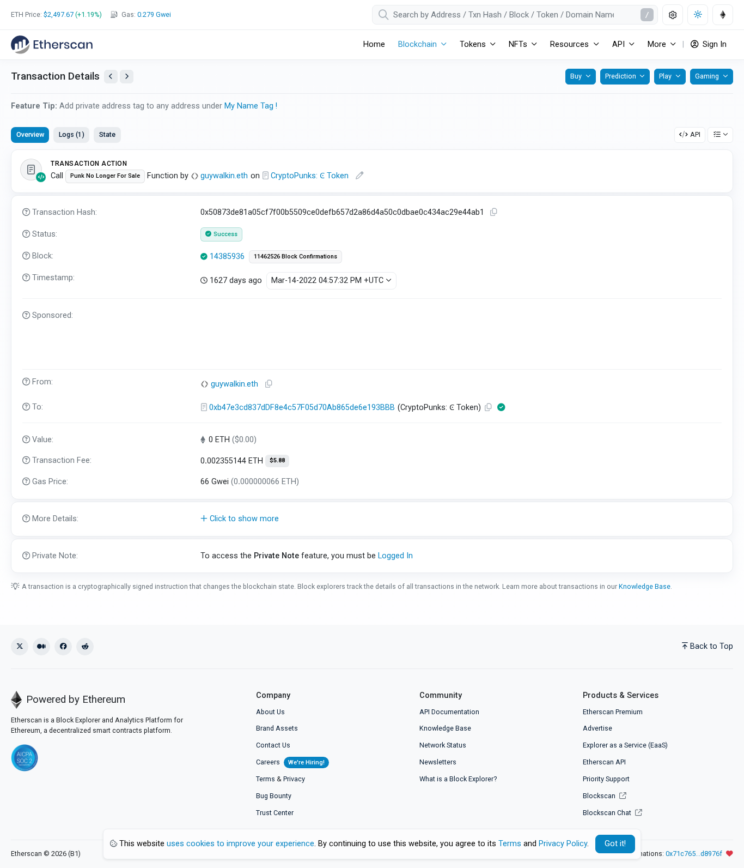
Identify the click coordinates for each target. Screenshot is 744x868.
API (695, 134)
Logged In (395, 555)
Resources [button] (569, 44)
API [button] (618, 44)
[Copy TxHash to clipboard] (493, 212)
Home (374, 44)
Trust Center (275, 813)
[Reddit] (85, 646)
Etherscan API (604, 762)
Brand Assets (277, 728)
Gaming (707, 76)
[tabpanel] (372, 361)
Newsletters (437, 762)
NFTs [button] (518, 44)
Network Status (442, 745)
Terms (265, 779)
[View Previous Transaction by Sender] (111, 76)
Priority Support (606, 779)
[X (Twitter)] (19, 646)
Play (665, 76)
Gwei (154, 14)
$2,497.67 (59, 14)
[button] (372, 519)
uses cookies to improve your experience (240, 843)
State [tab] (107, 134)
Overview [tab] (30, 134)
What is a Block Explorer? (458, 779)
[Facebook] (63, 646)
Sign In (713, 44)
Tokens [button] (473, 44)
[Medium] (41, 646)
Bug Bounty (273, 796)
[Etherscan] (52, 45)
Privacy (294, 779)
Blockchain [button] (417, 44)
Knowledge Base (644, 586)
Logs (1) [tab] (71, 134)
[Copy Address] (268, 384)
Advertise (597, 728)
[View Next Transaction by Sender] (126, 76)
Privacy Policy (563, 843)
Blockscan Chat (608, 813)
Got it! (615, 843)
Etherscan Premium (613, 712)
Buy (576, 76)
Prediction (620, 76)
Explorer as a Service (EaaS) (625, 745)
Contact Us (273, 745)
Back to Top (711, 646)
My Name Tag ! (250, 106)
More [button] (657, 44)
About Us (270, 712)
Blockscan (600, 796)
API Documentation (449, 712)
